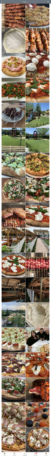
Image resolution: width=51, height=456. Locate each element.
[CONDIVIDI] (48, 2)
